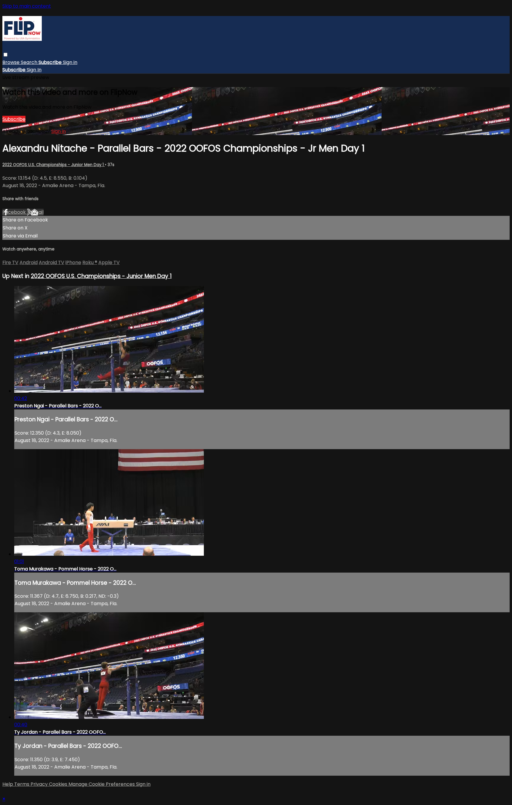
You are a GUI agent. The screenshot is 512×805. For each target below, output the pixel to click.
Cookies (58, 784)
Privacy (40, 784)
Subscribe (13, 119)
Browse (11, 62)
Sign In (34, 69)
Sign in (70, 62)
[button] (5, 55)
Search (30, 62)
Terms (22, 784)
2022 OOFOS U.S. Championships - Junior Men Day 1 (53, 165)
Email (37, 212)
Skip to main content (26, 6)
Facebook (14, 212)
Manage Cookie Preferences (102, 784)
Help (8, 784)
